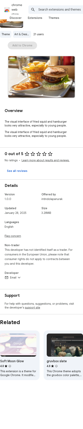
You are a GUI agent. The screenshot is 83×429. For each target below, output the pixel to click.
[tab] (16, 17)
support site (32, 307)
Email (13, 277)
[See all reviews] (17, 171)
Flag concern (13, 236)
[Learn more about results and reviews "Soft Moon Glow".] (9, 366)
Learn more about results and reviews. (45, 160)
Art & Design (22, 34)
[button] (41, 77)
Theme (6, 34)
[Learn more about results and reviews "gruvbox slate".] (56, 366)
